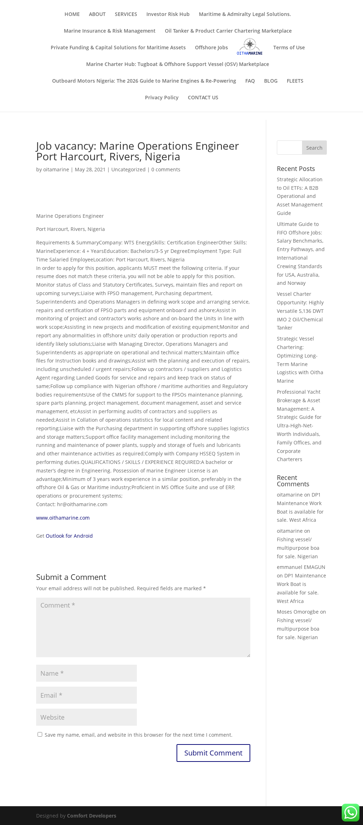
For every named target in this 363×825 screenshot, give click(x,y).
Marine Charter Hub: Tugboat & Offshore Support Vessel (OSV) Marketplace (177, 64)
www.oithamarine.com (63, 517)
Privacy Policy (162, 98)
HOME (72, 14)
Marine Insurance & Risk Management (110, 31)
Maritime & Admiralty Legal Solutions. (245, 14)
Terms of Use (289, 48)
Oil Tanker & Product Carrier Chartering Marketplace (228, 31)
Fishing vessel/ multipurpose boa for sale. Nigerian (298, 548)
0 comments (165, 169)
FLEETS (295, 81)
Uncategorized (128, 169)
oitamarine (56, 169)
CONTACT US (203, 98)
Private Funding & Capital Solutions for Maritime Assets (118, 48)
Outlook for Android (69, 535)
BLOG (271, 81)
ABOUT (97, 14)
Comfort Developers (91, 815)
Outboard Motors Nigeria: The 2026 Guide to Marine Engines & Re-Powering (144, 81)
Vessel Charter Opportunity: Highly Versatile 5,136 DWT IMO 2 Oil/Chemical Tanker (300, 310)
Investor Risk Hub (168, 14)
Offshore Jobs (211, 48)
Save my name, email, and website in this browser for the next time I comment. (139, 734)
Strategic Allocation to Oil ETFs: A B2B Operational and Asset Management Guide (300, 196)
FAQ (250, 81)
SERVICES (126, 14)
